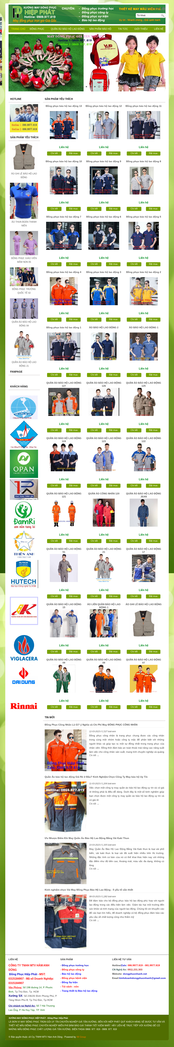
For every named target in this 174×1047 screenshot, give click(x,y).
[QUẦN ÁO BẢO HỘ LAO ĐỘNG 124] (64, 457)
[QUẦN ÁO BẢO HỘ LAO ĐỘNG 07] (144, 679)
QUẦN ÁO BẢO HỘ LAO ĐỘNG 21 (103, 550)
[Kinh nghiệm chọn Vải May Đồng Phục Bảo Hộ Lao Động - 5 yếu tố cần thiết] (65, 922)
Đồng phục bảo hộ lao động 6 (103, 216)
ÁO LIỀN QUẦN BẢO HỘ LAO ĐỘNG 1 (103, 606)
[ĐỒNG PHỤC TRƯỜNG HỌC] (87, 62)
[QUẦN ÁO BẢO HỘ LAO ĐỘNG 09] (64, 679)
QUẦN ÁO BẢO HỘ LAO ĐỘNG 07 (143, 661)
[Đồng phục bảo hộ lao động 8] (144, 180)
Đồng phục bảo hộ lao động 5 (143, 216)
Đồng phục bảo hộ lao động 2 (143, 272)
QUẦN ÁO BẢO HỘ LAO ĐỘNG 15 (63, 606)
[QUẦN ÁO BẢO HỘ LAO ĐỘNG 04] (24, 318)
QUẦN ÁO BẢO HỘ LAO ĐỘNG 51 (63, 550)
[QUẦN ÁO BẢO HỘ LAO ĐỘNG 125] (144, 402)
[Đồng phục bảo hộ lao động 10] (64, 180)
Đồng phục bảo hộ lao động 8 (143, 161)
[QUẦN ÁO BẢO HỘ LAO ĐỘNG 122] (144, 457)
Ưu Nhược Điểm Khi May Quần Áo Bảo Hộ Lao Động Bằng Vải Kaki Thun (87, 838)
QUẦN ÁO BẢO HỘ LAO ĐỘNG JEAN (143, 495)
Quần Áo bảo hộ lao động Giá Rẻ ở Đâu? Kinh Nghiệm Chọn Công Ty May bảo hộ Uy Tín (96, 776)
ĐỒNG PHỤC (37, 29)
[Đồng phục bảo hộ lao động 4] (64, 291)
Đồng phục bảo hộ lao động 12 (104, 106)
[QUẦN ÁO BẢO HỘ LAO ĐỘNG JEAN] (144, 513)
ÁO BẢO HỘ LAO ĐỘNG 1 (143, 327)
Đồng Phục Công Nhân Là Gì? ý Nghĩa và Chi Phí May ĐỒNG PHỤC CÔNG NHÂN (91, 724)
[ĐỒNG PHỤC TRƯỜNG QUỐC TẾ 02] (24, 285)
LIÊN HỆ (158, 29)
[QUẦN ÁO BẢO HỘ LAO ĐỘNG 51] (64, 568)
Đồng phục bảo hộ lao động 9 (103, 161)
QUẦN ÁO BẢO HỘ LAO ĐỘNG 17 (143, 550)
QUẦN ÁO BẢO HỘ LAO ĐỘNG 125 (143, 384)
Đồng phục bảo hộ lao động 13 (64, 106)
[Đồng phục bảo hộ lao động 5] (144, 236)
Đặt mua (73, 153)
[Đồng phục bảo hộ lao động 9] (104, 180)
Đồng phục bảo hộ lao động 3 (103, 272)
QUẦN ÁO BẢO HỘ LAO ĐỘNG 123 (103, 440)
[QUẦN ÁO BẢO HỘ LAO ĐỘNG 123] (104, 457)
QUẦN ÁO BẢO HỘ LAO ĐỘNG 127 (63, 384)
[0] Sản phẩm (153, 8)
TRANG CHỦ (18, 29)
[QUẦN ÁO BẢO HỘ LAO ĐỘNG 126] (104, 402)
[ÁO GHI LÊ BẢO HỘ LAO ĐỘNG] (144, 623)
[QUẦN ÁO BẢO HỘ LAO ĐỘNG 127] (64, 402)
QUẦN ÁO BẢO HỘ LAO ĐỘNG (68, 29)
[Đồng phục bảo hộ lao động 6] (104, 236)
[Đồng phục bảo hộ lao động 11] (144, 125)
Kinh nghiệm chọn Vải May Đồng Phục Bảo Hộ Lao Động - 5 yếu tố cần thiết (89, 889)
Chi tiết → (94, 755)
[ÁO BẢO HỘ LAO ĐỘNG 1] (144, 347)
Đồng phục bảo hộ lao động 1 (63, 327)
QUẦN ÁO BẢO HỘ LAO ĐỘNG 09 (63, 661)
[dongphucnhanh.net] (87, 14)
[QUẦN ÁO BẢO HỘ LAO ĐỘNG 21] (104, 568)
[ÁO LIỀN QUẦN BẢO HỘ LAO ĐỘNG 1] (104, 623)
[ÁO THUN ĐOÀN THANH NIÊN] (24, 218)
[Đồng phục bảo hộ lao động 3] (104, 291)
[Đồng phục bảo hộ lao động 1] (64, 347)
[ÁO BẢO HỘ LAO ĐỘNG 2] (104, 347)
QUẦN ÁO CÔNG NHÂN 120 (103, 493)
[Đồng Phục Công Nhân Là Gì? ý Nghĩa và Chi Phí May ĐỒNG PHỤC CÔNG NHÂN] (65, 750)
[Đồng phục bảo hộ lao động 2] (144, 291)
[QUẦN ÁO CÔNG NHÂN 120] (104, 513)
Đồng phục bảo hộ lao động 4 (63, 272)
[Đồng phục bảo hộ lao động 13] (64, 125)
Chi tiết (54, 153)
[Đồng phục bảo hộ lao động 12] (104, 125)
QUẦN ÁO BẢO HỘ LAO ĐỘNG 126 (103, 384)
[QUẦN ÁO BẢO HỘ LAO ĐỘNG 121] (64, 513)
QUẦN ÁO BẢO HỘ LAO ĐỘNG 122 (143, 440)
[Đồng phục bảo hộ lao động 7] (64, 236)
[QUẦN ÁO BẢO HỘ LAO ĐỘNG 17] (144, 568)
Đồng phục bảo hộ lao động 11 (144, 106)
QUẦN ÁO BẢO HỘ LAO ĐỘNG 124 (63, 440)
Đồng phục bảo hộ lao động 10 (64, 161)
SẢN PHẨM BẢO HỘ (100, 29)
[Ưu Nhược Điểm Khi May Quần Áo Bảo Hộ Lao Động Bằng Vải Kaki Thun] (65, 864)
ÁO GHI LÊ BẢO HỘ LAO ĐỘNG (144, 604)
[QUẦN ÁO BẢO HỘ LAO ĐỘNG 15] (64, 623)
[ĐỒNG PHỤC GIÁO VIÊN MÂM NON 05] (24, 254)
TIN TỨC (123, 29)
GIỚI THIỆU (140, 29)
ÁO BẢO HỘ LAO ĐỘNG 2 (103, 327)
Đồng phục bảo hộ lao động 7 (63, 216)
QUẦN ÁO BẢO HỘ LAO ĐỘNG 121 (63, 495)
